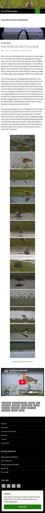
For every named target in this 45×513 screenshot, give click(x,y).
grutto (31, 403)
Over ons (4, 435)
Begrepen (22, 507)
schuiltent (15, 408)
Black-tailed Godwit (19, 403)
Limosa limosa (26, 405)
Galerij (5, 50)
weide (22, 410)
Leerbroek (16, 405)
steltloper (31, 408)
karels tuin (6, 405)
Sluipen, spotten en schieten (10, 464)
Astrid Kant (6, 403)
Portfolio (4, 427)
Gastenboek (5, 443)
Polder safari (6, 43)
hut (38, 403)
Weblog (3, 424)
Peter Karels (27, 50)
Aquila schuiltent (11, 109)
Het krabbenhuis (6, 461)
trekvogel (6, 410)
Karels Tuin (4, 468)
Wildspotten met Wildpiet (9, 457)
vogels (15, 410)
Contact (4, 439)
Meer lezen (13, 502)
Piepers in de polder (19, 46)
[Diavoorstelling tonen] (22, 361)
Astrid (3, 124)
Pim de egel (4, 472)
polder (36, 405)
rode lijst (6, 408)
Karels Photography (9, 11)
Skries (23, 408)
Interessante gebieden (8, 431)
